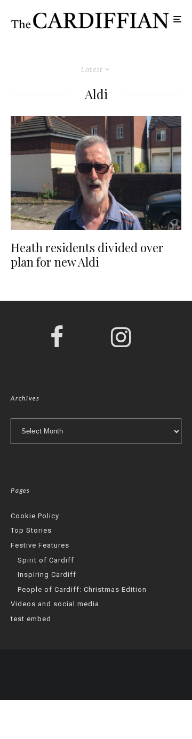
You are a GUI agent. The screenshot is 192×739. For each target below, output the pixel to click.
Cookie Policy (35, 516)
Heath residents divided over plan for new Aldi (87, 254)
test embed (31, 619)
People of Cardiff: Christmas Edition (82, 589)
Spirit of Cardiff (46, 560)
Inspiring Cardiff (47, 575)
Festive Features (40, 545)
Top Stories (31, 530)
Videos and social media (55, 604)
